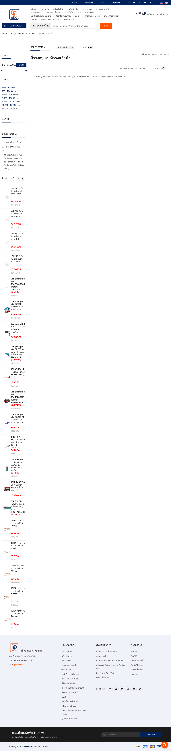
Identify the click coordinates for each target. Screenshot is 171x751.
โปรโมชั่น (45, 9)
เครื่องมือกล (87, 9)
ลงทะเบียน (151, 735)
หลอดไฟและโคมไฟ (92, 16)
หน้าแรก (33, 9)
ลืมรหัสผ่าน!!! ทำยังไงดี (105, 673)
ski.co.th (29, 746)
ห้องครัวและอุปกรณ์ (63, 16)
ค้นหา (106, 26)
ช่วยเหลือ (116, 3)
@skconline (18, 665)
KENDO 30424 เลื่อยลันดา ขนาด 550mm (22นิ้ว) (18, 372)
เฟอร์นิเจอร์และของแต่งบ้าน (40, 16)
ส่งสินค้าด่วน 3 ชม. (14, 142)
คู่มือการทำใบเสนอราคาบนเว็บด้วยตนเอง (110, 667)
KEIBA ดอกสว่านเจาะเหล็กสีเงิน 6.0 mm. (18, 591)
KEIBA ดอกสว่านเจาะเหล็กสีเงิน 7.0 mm (18, 568)
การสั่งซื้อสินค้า (102, 678)
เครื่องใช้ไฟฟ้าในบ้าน (73, 13)
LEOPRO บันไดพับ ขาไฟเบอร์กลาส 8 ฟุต (17, 236)
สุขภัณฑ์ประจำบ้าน (71, 19)
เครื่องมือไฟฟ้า (58, 9)
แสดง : (84, 47)
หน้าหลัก (5, 33)
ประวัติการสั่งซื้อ (137, 661)
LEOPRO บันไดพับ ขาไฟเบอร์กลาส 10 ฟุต (17, 191)
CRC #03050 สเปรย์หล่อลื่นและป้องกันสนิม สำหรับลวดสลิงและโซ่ (17, 465)
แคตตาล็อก (88, 3)
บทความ (103, 3)
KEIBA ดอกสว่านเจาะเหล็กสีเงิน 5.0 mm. (18, 613)
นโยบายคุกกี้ (101, 656)
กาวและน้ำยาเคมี (102, 9)
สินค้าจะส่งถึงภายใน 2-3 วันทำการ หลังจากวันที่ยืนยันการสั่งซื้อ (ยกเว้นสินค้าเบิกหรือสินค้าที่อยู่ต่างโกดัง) (15, 162)
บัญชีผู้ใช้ (134, 656)
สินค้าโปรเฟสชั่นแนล (52, 13)
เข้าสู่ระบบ (164, 14)
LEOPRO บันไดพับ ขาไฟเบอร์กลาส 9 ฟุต (17, 214)
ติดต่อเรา (134, 651)
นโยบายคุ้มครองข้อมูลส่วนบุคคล (109, 661)
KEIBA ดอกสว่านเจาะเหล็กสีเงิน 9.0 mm (18, 523)
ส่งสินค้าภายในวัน (13, 147)
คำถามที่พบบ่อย (137, 670)
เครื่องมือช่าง (73, 9)
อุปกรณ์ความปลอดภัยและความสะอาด (44, 19)
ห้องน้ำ (77, 16)
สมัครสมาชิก (152, 14)
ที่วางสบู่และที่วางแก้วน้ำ (43, 33)
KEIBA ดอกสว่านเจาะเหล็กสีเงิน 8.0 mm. (18, 546)
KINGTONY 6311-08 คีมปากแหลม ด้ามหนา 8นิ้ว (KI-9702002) (18, 442)
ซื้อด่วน (74, 3)
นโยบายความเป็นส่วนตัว (106, 651)
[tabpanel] (14, 408)
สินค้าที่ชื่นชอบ (137, 665)
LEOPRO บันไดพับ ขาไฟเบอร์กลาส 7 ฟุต (17, 259)
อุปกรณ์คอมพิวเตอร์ (111, 16)
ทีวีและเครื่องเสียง (91, 13)
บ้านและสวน (35, 13)
